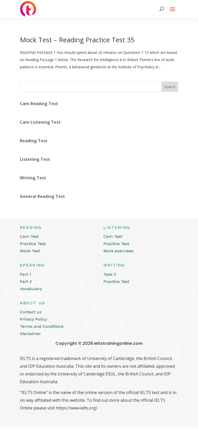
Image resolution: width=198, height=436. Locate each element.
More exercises (118, 250)
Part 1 (25, 274)
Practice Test (33, 243)
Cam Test (29, 236)
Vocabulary (31, 288)
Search (169, 86)
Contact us (31, 311)
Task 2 (109, 274)
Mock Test (30, 250)
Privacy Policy (33, 319)
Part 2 (26, 281)
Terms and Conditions (41, 326)
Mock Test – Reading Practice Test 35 (77, 39)
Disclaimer (30, 333)
